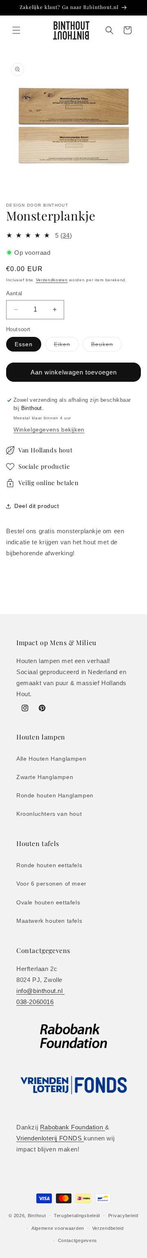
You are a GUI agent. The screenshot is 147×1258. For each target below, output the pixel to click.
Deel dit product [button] (36, 506)
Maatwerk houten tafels (49, 920)
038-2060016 (35, 1001)
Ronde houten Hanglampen (55, 795)
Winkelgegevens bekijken (49, 429)
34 (65, 235)
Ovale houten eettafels (48, 902)
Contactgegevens (78, 1240)
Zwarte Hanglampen (44, 777)
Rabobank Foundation (72, 1127)
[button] (16, 30)
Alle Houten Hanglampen (51, 758)
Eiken (66, 346)
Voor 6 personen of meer (51, 883)
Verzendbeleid (108, 1228)
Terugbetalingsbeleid (77, 1215)
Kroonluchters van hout (49, 813)
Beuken (106, 346)
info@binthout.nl (40, 990)
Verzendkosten (52, 280)
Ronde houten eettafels (49, 865)
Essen (24, 344)
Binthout (37, 1215)
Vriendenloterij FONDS (50, 1138)
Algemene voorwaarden (57, 1228)
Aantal (14, 293)
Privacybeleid (123, 1215)
